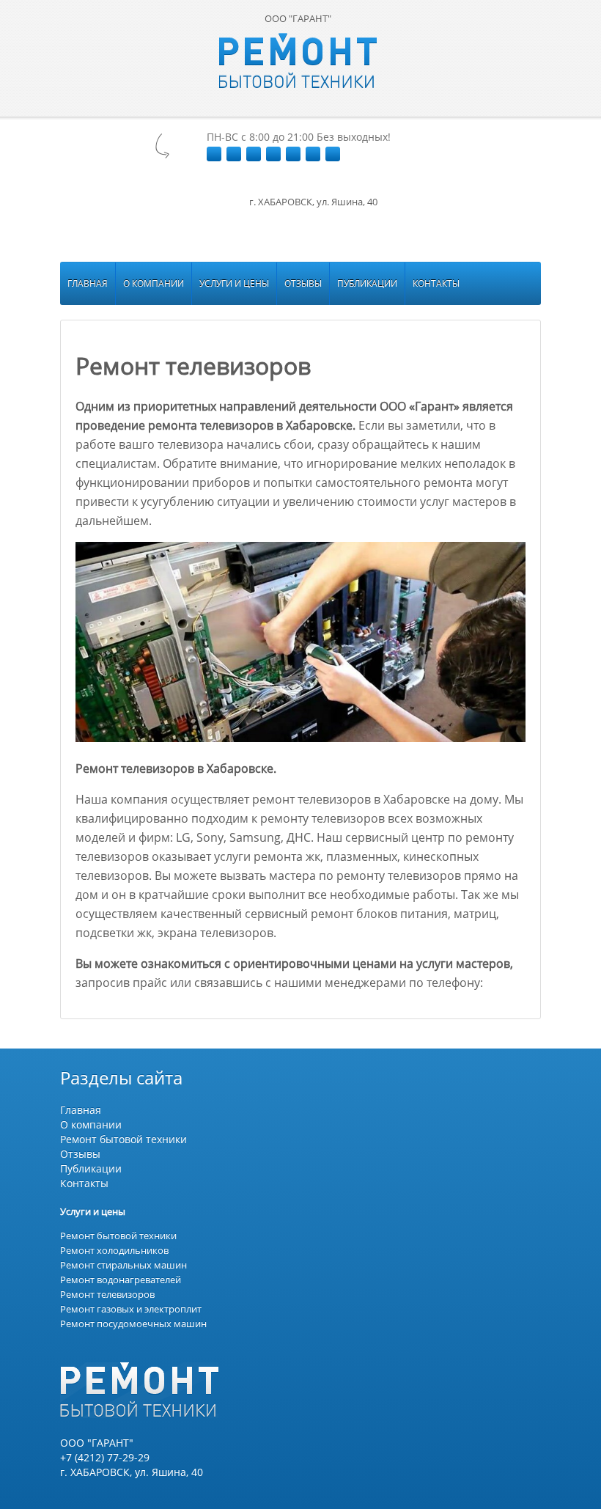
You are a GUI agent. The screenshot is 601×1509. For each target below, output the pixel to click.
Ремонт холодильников (114, 1250)
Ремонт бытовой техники (123, 1139)
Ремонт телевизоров (107, 1294)
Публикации (367, 283)
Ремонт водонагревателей (120, 1279)
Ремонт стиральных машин (123, 1264)
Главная (87, 283)
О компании (153, 283)
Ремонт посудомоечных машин (133, 1323)
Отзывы (303, 283)
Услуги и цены (234, 283)
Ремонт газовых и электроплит (131, 1308)
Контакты (436, 283)
